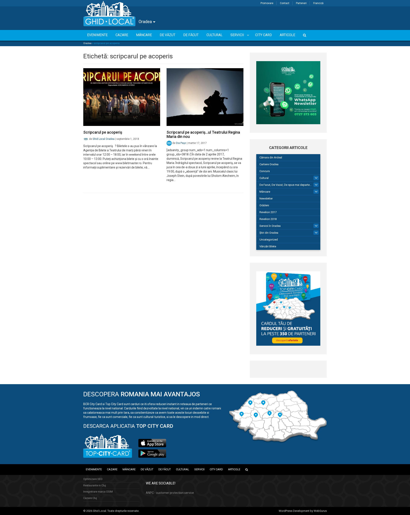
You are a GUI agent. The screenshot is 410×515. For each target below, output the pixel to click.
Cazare (112, 469)
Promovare (267, 3)
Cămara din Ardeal (270, 157)
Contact (284, 3)
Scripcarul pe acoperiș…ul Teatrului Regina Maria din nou (203, 134)
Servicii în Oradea (270, 225)
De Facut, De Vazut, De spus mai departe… (285, 184)
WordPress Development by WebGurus (303, 510)
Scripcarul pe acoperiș (102, 132)
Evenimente (94, 469)
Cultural (264, 178)
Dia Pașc (181, 143)
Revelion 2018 (268, 219)
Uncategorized (268, 239)
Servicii (199, 469)
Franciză (318, 3)
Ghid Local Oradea (103, 138)
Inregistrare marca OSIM (98, 491)
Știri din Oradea (268, 232)
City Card (216, 469)
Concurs (264, 171)
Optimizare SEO (92, 479)
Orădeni (264, 205)
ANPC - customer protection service (170, 492)
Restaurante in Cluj (94, 485)
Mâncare (264, 191)
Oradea (146, 21)
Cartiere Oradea (268, 164)
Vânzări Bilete (267, 246)
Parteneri (301, 3)
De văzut (147, 469)
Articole (234, 469)
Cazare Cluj (90, 498)
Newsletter (266, 198)
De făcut (164, 469)
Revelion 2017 (268, 212)
